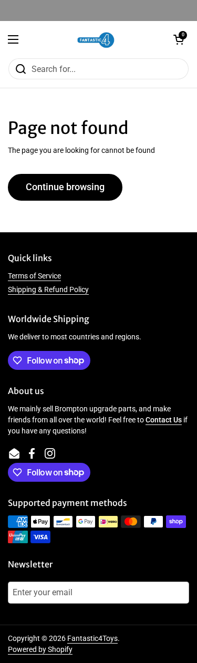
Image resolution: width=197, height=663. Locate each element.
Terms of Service (34, 276)
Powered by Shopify (40, 649)
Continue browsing (65, 186)
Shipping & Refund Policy (48, 289)
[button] (178, 39)
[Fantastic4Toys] (96, 39)
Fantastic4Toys (92, 638)
